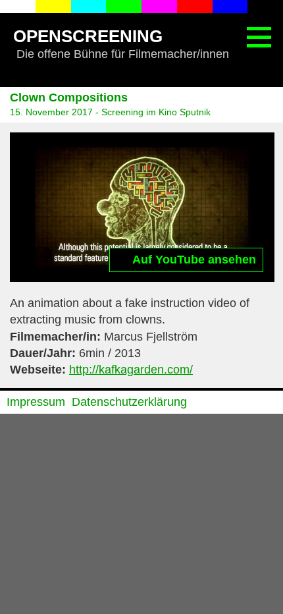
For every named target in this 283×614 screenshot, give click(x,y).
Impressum (36, 401)
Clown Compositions (69, 97)
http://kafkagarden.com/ (131, 369)
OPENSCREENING (88, 36)
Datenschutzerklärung (129, 401)
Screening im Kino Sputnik (156, 112)
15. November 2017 (51, 112)
